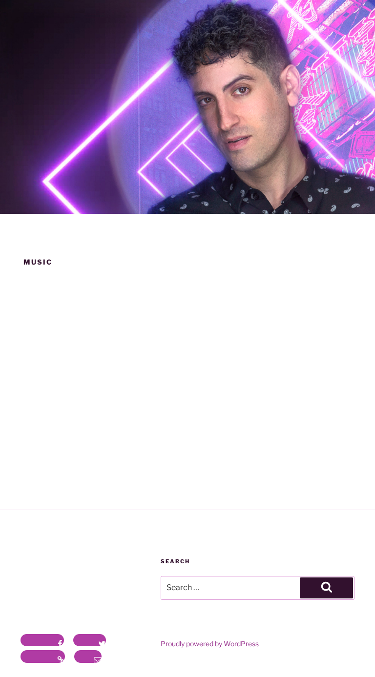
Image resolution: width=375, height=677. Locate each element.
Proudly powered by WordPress (210, 643)
